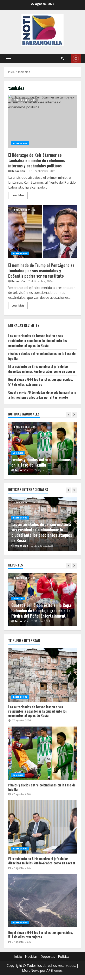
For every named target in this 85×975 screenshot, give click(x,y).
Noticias (31, 956)
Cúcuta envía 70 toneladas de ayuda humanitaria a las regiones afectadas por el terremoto (42, 395)
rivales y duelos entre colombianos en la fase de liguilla (41, 462)
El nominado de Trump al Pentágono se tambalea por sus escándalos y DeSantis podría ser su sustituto (42, 231)
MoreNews (30, 970)
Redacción (18, 171)
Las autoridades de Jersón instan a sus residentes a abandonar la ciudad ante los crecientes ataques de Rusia (37, 340)
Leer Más (18, 195)
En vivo (76, 58)
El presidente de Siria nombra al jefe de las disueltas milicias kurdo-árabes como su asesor (42, 369)
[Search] (62, 58)
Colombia (18, 452)
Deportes (18, 598)
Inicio (18, 956)
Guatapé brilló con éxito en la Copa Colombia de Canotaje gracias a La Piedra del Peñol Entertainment (41, 610)
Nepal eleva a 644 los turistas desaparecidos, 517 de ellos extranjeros (40, 382)
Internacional (20, 143)
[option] (42, 448)
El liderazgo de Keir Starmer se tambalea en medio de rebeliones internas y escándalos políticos (42, 121)
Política (63, 956)
